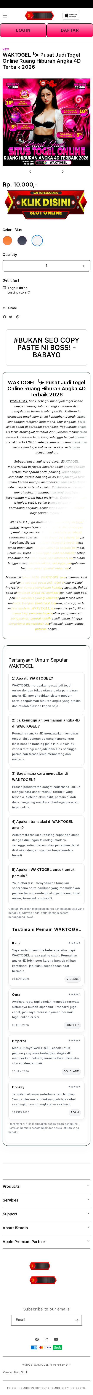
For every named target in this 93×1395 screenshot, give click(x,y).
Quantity (10, 255)
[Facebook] (6, 318)
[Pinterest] (19, 318)
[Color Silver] (37, 240)
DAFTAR (70, 30)
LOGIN (23, 30)
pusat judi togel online (54, 582)
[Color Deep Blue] (22, 240)
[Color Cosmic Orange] (7, 240)
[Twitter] (12, 318)
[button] (5, 15)
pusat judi (34, 461)
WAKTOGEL (19, 401)
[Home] (39, 15)
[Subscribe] (77, 1320)
